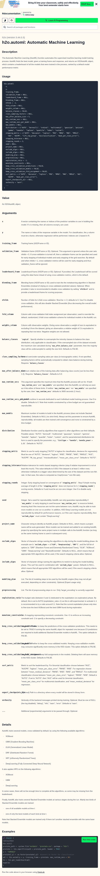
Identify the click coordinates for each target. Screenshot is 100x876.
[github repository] (11, 20)
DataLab (41, 872)
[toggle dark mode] (5, 20)
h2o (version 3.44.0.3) (13, 37)
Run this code (89, 840)
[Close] (96, 4)
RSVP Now (86, 4)
